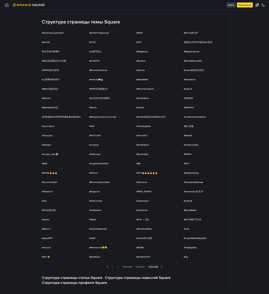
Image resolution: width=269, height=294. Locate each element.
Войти (231, 5)
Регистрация (244, 5)
